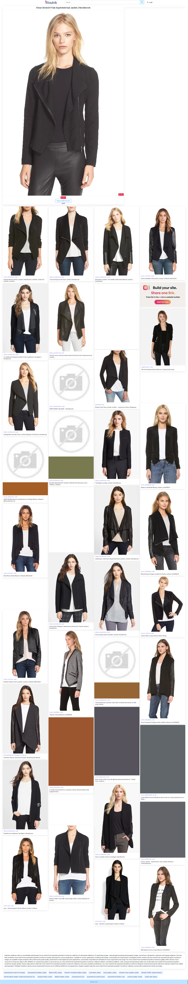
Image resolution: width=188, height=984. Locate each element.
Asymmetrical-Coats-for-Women (14, 972)
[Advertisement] (110, 316)
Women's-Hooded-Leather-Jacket (75, 972)
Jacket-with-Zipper (151, 976)
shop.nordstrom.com (63, 200)
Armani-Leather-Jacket (135, 976)
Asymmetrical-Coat (78, 976)
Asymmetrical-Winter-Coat (116, 976)
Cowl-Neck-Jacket (95, 972)
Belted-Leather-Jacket (62, 976)
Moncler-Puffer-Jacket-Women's (151, 972)
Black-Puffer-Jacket (55, 972)
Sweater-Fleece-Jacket (45, 976)
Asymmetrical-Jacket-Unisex (96, 976)
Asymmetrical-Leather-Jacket (37, 972)
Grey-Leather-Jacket (109, 972)
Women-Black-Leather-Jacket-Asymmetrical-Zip (19, 976)
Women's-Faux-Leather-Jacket (129, 972)
